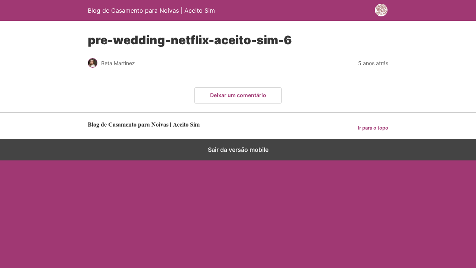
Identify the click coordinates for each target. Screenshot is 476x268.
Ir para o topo (373, 128)
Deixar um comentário (238, 95)
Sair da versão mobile (238, 149)
